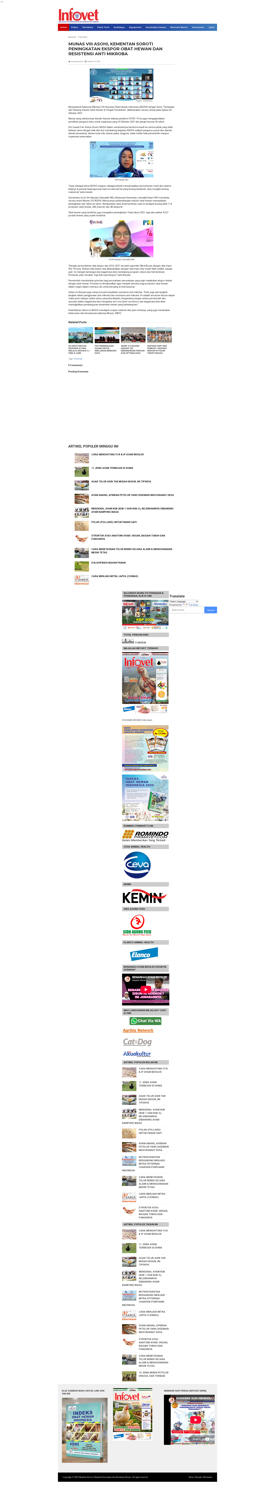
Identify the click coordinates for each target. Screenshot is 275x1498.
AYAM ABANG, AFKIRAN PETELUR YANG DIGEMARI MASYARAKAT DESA (132, 495)
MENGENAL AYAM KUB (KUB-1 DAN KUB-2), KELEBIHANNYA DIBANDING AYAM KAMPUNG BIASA (143, 1116)
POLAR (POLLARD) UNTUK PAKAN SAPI (114, 522)
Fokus (74, 27)
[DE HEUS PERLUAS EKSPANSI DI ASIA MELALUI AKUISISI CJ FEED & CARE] (80, 335)
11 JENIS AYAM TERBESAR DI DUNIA (112, 468)
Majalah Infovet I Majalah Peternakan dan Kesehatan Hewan (105, 1477)
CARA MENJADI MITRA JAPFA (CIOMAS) (114, 576)
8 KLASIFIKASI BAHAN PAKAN (108, 562)
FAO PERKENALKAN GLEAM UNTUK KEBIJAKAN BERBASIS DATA (105, 349)
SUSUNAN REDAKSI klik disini (137, 720)
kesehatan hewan (156, 27)
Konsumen (198, 27)
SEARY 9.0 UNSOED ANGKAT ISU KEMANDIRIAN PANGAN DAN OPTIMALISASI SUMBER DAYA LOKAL (133, 351)
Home (63, 27)
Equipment (135, 27)
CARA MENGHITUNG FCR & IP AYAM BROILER (117, 454)
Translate (193, 604)
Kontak (198, 1477)
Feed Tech (103, 27)
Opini (212, 27)
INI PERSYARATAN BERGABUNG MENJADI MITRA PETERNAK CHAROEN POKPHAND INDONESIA (143, 1164)
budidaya (119, 27)
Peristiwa (87, 27)
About (191, 1477)
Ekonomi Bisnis (179, 27)
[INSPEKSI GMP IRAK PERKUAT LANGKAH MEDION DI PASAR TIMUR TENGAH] (159, 335)
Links (63, 34)
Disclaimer (207, 1477)
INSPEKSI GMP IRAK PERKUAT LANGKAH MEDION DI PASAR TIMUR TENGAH (157, 349)
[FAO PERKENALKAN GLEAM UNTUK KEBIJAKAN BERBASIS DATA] (107, 335)
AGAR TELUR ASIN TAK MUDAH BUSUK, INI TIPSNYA (121, 481)
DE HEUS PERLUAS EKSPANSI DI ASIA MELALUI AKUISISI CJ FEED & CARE (78, 349)
